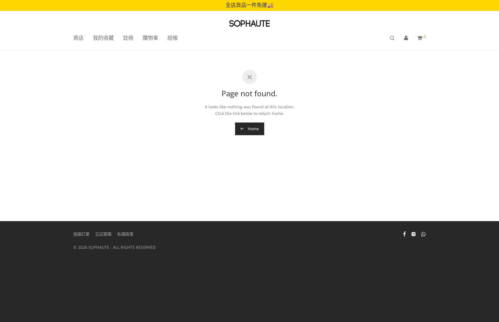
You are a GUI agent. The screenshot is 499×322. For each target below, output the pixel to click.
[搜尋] (392, 38)
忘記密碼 (103, 234)
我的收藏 (103, 37)
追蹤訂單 (81, 234)
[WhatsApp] (423, 233)
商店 (78, 37)
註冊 (128, 37)
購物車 (150, 37)
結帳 (172, 37)
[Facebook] (404, 233)
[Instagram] (413, 233)
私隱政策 (125, 234)
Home (253, 128)
